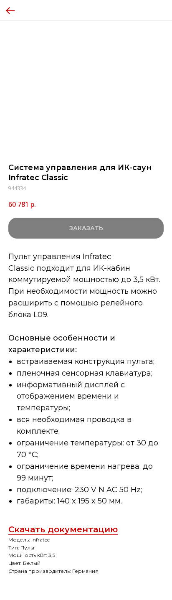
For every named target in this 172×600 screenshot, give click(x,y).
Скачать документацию (63, 529)
